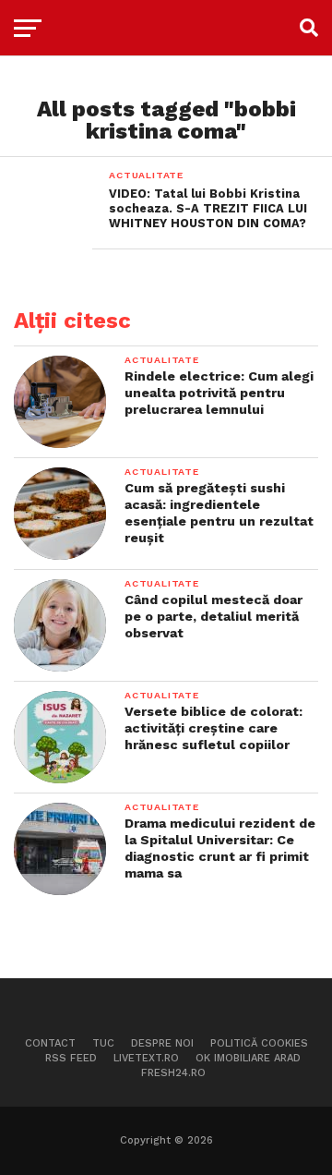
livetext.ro (146, 1058)
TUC (103, 1043)
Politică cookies (259, 1043)
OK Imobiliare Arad (248, 1058)
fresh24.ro (173, 1073)
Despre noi (162, 1043)
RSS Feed (71, 1058)
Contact (50, 1043)
